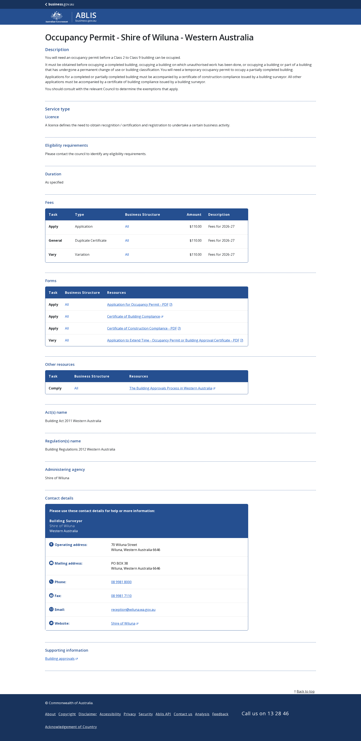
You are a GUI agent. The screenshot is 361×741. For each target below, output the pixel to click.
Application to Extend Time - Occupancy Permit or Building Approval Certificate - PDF (175, 340)
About (50, 714)
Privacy (130, 714)
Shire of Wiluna (124, 623)
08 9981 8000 (121, 582)
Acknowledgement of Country (71, 726)
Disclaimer (88, 714)
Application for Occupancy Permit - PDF (139, 304)
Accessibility (110, 714)
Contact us (183, 714)
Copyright (67, 714)
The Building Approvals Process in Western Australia (172, 388)
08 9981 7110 (121, 595)
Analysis (202, 714)
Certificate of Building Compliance (135, 316)
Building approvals (61, 658)
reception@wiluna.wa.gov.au (133, 609)
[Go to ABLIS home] (71, 17)
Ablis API (163, 714)
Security (146, 714)
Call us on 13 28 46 (265, 713)
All (127, 226)
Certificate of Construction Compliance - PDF (143, 328)
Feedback (220, 714)
